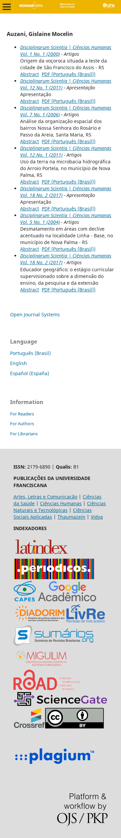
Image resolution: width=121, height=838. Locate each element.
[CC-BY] (74, 726)
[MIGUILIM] (41, 666)
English (18, 363)
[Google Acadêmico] (67, 599)
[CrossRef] (29, 726)
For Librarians (24, 434)
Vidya (97, 517)
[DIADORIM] (39, 621)
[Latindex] (41, 555)
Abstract (29, 74)
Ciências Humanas (61, 503)
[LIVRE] (85, 621)
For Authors (22, 424)
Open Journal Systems (35, 314)
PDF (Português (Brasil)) (68, 74)
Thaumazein (71, 517)
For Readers (22, 414)
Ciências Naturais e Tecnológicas (59, 506)
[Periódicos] (53, 577)
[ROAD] (46, 688)
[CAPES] (24, 599)
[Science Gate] (60, 704)
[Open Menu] (6, 6)
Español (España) (29, 373)
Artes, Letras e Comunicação (45, 496)
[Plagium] (54, 765)
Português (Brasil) (30, 353)
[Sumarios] (53, 644)
